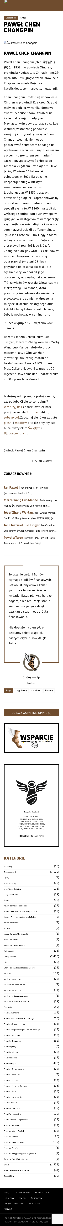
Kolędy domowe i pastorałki (15, 906)
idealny (49, 690)
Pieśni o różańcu (10, 1103)
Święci (23, 18)
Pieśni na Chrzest (11, 1080)
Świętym (34, 428)
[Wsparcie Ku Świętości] (31, 809)
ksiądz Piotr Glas (11, 940)
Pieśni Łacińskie (10, 1058)
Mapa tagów (34, 1203)
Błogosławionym (15, 433)
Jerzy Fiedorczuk (11, 895)
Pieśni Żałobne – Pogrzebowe (16, 1120)
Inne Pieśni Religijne (12, 889)
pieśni (8, 423)
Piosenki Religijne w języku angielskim (20, 1154)
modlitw (21, 423)
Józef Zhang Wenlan (18, 512)
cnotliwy (36, 690)
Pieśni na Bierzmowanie (14, 1069)
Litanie (7, 962)
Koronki (7, 928)
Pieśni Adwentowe (11, 1013)
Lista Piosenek (42, 1192)
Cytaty (6, 878)
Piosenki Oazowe (11, 1137)
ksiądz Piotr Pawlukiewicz (14, 945)
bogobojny (21, 690)
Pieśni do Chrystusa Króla (14, 1024)
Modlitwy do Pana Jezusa (14, 985)
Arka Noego (9, 866)
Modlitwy (7, 973)
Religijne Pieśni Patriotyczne (16, 1159)
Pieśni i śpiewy (10, 1047)
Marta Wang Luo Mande (21, 500)
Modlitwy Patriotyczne (13, 990)
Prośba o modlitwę (14, 1203)
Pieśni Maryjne (10, 1063)
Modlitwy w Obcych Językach (16, 996)
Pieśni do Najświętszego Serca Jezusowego (22, 1030)
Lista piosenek (10, 957)
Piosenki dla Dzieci (12, 1125)
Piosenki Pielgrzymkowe (14, 1142)
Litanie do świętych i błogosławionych (20, 968)
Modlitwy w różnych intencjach (16, 1002)
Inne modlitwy (10, 883)
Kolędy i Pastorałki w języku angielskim (20, 911)
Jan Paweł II (12, 487)
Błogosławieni (10, 872)
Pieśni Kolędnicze (11, 1052)
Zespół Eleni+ (9, 1176)
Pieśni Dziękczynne (12, 1035)
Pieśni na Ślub (10, 1092)
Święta (22, 1198)
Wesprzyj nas (13, 407)
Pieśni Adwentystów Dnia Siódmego (19, 1018)
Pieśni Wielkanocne (12, 1108)
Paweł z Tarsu (13, 537)
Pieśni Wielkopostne (12, 1114)
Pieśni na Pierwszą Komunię (15, 1086)
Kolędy (6, 900)
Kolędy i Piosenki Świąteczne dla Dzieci (20, 917)
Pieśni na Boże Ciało (12, 1075)
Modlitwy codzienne (12, 979)
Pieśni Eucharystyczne (13, 1041)
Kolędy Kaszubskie (11, 923)
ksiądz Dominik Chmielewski (16, 934)
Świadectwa (36, 1198)
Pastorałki (8, 1007)
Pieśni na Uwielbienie (13, 1097)
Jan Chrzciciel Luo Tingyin (22, 525)
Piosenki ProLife (11, 1148)
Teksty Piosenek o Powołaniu (16, 1170)
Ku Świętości (9, 951)
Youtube (32, 412)
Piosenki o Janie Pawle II (14, 1131)
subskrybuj (11, 417)
